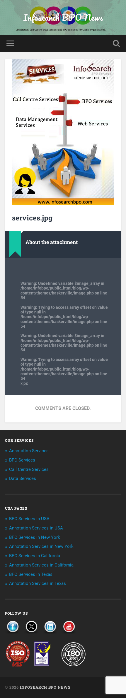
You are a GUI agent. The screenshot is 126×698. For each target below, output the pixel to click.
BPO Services (22, 460)
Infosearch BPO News (63, 17)
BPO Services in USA (29, 518)
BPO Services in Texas (30, 574)
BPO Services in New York (34, 537)
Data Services (22, 478)
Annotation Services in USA (36, 528)
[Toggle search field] (116, 43)
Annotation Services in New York (41, 546)
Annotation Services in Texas (37, 583)
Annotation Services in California (41, 565)
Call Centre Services (29, 469)
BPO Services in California (34, 555)
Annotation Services (29, 450)
